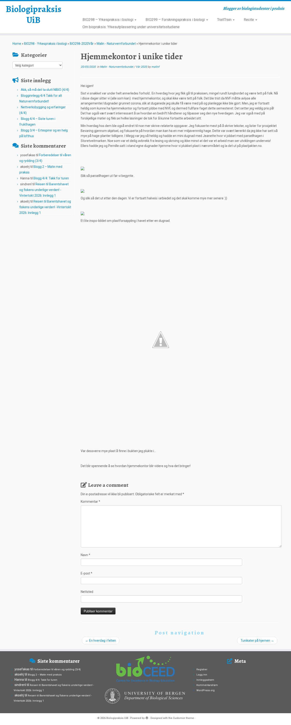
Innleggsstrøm (205, 679)
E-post (86, 573)
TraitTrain (224, 19)
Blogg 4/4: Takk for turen (51, 178)
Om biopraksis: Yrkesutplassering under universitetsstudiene (131, 27)
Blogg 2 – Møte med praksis (45, 674)
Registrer (201, 669)
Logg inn (201, 674)
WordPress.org (205, 690)
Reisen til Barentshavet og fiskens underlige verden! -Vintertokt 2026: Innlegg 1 (44, 189)
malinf (155, 66)
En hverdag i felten (100, 640)
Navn (85, 555)
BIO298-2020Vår (82, 43)
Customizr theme (183, 718)
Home (17, 43)
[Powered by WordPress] (146, 717)
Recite (249, 19)
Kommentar (90, 501)
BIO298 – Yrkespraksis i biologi (108, 19)
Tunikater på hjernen (257, 640)
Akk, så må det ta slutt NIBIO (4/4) (45, 90)
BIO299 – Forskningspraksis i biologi (176, 19)
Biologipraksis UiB (33, 14)
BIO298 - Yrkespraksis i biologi (45, 43)
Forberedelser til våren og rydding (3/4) (57, 669)
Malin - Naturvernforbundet (116, 43)
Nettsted (87, 592)
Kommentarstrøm (207, 685)
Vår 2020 (142, 66)
